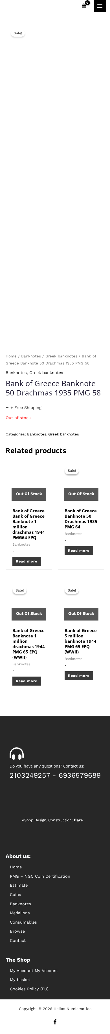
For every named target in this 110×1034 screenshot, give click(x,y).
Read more (26, 561)
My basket (20, 979)
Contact (18, 940)
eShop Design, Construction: (52, 820)
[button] (55, 894)
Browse (17, 931)
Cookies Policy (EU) (29, 988)
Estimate (19, 885)
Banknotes (31, 356)
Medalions (20, 912)
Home (11, 356)
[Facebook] (55, 1021)
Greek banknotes (61, 356)
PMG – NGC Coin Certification (40, 876)
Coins (15, 894)
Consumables (23, 922)
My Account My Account (34, 970)
